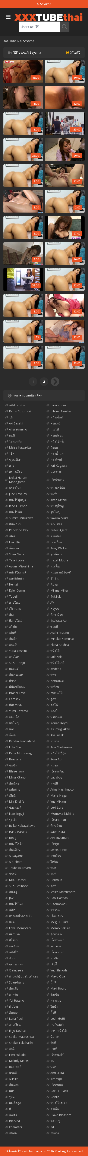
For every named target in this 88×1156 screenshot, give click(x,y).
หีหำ (53, 675)
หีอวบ (54, 584)
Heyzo (54, 608)
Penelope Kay (18, 530)
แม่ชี (53, 874)
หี (10, 1109)
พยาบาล (14, 934)
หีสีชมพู (55, 1121)
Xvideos (55, 669)
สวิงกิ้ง (13, 627)
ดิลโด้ (54, 705)
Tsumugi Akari (60, 729)
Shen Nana (16, 554)
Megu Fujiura (59, 922)
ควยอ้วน (55, 856)
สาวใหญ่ (56, 459)
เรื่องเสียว (56, 916)
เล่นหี (12, 633)
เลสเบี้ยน (56, 542)
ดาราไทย (15, 488)
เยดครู (13, 892)
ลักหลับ (13, 645)
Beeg (12, 838)
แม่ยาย (54, 741)
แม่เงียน (55, 958)
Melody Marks (19, 1061)
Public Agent (58, 530)
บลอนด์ (14, 669)
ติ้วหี (53, 1012)
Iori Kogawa (58, 465)
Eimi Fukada (17, 1055)
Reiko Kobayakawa (22, 825)
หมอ (53, 868)
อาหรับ (13, 994)
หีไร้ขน (13, 940)
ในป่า (54, 1006)
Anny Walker (58, 548)
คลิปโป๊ (13, 952)
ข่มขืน (13, 765)
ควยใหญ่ (14, 602)
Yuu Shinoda (58, 970)
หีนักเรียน (15, 524)
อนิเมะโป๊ (56, 693)
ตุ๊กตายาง (56, 934)
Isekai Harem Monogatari (18, 479)
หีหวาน (55, 910)
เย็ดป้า (13, 639)
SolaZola (56, 657)
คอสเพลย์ (15, 1067)
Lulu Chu (15, 747)
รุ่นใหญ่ (55, 512)
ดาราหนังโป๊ (58, 1031)
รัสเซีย (54, 994)
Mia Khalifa (16, 801)
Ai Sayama (16, 856)
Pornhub (56, 880)
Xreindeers (16, 970)
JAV (11, 898)
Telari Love (16, 560)
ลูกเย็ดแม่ (56, 554)
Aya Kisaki (57, 735)
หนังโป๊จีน (15, 512)
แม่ (52, 1061)
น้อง (11, 729)
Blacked (14, 1121)
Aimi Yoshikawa (61, 747)
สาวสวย (55, 1000)
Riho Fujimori (18, 506)
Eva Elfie (15, 542)
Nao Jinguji (16, 813)
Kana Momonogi (20, 753)
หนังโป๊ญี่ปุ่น (58, 753)
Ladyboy (56, 777)
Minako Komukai (62, 639)
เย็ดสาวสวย (58, 819)
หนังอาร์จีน (57, 488)
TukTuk (55, 596)
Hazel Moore (59, 560)
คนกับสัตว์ (57, 1024)
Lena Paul (16, 1018)
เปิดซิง (13, 1133)
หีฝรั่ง (53, 494)
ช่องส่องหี (15, 807)
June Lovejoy (18, 494)
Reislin (54, 1097)
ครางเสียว (15, 471)
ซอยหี (54, 627)
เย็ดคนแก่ (56, 1085)
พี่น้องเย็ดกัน (17, 687)
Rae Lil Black (59, 1091)
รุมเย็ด (13, 819)
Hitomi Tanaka (60, 411)
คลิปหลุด (56, 1079)
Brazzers (15, 759)
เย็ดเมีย (13, 988)
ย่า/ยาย (14, 1006)
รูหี (11, 417)
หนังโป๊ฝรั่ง (57, 441)
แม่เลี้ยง (55, 566)
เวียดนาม (15, 608)
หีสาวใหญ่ (15, 620)
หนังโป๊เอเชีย (58, 1103)
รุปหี (12, 1097)
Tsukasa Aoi (58, 620)
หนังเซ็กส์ (56, 417)
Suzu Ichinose (18, 886)
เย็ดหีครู (14, 783)
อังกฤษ (13, 1012)
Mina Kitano (17, 777)
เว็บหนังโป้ (57, 1055)
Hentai (13, 584)
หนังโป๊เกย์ (57, 663)
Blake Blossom (60, 1115)
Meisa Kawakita (20, 447)
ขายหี (12, 874)
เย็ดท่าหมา (57, 940)
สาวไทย (14, 657)
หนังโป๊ (55, 651)
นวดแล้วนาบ (58, 904)
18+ (11, 453)
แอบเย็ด (14, 717)
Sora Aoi (56, 759)
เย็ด (11, 614)
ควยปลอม (56, 435)
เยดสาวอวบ (58, 405)
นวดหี (13, 1073)
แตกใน (55, 711)
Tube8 (13, 596)
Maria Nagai (58, 795)
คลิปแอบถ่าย (17, 405)
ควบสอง (55, 536)
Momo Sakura (60, 928)
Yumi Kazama (18, 711)
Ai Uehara (15, 862)
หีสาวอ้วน (56, 614)
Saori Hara (57, 832)
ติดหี (53, 886)
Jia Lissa (56, 946)
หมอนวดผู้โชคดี (60, 572)
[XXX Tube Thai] (48, 17)
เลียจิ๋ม (13, 536)
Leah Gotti (57, 1018)
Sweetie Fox (58, 850)
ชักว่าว (54, 578)
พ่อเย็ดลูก (15, 1103)
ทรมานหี (56, 717)
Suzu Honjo (17, 663)
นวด (53, 1067)
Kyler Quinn (17, 590)
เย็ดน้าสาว (57, 480)
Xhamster (15, 1127)
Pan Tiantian (59, 898)
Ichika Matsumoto (63, 892)
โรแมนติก (15, 441)
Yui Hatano (16, 1000)
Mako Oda (57, 976)
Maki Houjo (58, 988)
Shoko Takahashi (21, 1043)
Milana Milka (59, 590)
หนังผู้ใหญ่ (57, 506)
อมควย (54, 1133)
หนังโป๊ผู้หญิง (17, 500)
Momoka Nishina (62, 813)
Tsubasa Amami (20, 868)
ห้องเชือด (56, 524)
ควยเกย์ (55, 423)
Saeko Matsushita (21, 1037)
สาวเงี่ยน (15, 1024)
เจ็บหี (12, 735)
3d (52, 1127)
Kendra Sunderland (22, 741)
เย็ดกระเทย (16, 675)
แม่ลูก (54, 765)
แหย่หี (54, 783)
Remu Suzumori (20, 411)
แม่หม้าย (14, 789)
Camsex (14, 699)
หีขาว (12, 681)
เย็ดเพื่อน (15, 850)
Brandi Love (17, 693)
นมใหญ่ (14, 723)
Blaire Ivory (17, 771)
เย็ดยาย (14, 548)
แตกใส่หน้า (16, 578)
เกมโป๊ (54, 429)
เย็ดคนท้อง (57, 771)
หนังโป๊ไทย (16, 904)
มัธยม (54, 447)
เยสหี (53, 1049)
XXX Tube (9, 41)
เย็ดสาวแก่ (57, 952)
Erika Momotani (20, 928)
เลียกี (12, 910)
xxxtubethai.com (33, 1151)
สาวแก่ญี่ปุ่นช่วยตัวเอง (23, 976)
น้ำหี (53, 982)
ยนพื (12, 435)
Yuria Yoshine (18, 651)
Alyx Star (15, 459)
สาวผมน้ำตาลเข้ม (20, 916)
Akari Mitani (58, 500)
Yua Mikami (58, 801)
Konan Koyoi (59, 723)
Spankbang (16, 982)
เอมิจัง (13, 1115)
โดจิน (54, 862)
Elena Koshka (59, 645)
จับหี (53, 1043)
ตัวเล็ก (54, 1109)
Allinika (13, 1079)
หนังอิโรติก (16, 844)
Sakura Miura (59, 518)
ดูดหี (53, 699)
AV (52, 602)
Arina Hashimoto (62, 789)
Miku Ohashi (17, 880)
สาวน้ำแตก (57, 453)
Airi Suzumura (59, 838)
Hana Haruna (18, 832)
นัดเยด (54, 1037)
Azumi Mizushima (21, 566)
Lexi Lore (56, 807)
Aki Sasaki (16, 423)
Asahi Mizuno (59, 633)
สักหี (12, 1049)
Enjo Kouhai (17, 1031)
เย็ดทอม (14, 1085)
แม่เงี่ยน (14, 946)
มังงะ (12, 922)
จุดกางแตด (16, 964)
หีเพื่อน (54, 687)
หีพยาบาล (15, 705)
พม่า (12, 1091)
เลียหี (12, 795)
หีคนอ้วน (56, 825)
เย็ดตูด (54, 844)
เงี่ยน (12, 958)
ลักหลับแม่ (57, 681)
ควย (11, 465)
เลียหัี (53, 964)
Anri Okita (57, 1073)
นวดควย (56, 471)
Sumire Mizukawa (21, 518)
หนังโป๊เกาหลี (17, 572)
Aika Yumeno (18, 429)
